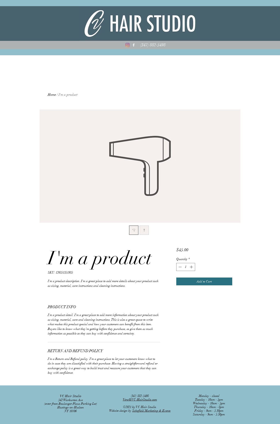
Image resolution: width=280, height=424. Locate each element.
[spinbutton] (185, 267)
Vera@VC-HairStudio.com (140, 399)
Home (52, 95)
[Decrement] (179, 267)
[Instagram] (127, 45)
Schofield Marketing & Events (151, 410)
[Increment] (192, 267)
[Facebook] (134, 45)
